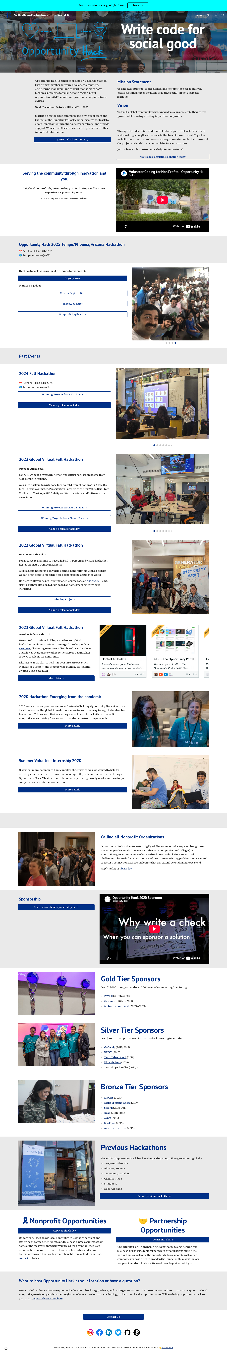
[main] (162, 36)
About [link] (210, 15)
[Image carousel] (170, 305)
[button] (223, 15)
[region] (113, 5)
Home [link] (198, 15)
